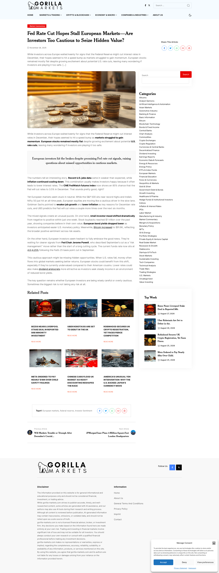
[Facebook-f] (172, 467)
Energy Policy (145, 167)
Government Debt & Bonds (151, 190)
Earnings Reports (147, 157)
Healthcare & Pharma (148, 196)
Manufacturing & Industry (150, 216)
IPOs (141, 209)
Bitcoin (142, 120)
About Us (158, 15)
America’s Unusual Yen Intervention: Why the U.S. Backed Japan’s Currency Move (117, 381)
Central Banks (145, 130)
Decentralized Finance (149, 150)
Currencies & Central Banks (151, 147)
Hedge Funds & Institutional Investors (156, 199)
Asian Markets (145, 107)
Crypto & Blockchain (77, 15)
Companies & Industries (134, 15)
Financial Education (148, 176)
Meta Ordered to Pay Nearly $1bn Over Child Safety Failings (44, 379)
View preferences (205, 562)
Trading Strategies (147, 272)
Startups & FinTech (147, 252)
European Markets (147, 173)
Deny (184, 562)
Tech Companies (146, 262)
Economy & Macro (105, 15)
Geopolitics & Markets (149, 183)
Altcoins (143, 97)
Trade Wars (144, 269)
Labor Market (145, 213)
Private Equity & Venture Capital (153, 239)
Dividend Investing (147, 153)
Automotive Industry (148, 111)
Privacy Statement (180, 568)
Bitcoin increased (103, 227)
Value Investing (146, 282)
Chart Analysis (145, 134)
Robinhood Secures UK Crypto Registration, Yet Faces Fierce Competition (117, 331)
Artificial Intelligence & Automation (154, 104)
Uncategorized (145, 279)
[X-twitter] (179, 467)
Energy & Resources (148, 163)
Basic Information (147, 117)
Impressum (192, 568)
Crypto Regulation (147, 143)
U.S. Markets (145, 275)
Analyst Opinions (146, 101)
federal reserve (67, 410)
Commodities (145, 137)
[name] (45, 5)
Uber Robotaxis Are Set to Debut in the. (170, 322)
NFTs (141, 229)
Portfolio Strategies (148, 236)
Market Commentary (148, 219)
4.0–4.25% (33, 250)
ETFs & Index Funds (148, 170)
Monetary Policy (146, 226)
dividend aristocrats (49, 269)
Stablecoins (144, 249)
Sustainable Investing (149, 259)
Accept (163, 562)
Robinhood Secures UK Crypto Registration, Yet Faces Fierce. (172, 337)
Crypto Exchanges (147, 140)
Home (30, 15)
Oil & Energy (144, 232)
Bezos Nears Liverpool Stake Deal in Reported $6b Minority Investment (44, 331)
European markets (51, 410)
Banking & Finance (147, 114)
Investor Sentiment (83, 410)
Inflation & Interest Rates (150, 206)
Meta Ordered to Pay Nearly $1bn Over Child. (171, 354)
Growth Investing (147, 193)
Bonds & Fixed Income (149, 127)
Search (145, 75)
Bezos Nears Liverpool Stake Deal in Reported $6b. (171, 307)
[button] (214, 543)
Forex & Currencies (148, 180)
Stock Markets (145, 255)
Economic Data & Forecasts (151, 160)
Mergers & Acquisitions (149, 223)
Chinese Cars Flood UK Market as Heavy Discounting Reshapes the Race (80, 381)
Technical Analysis (147, 265)
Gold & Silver (145, 186)
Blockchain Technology (149, 124)
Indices (142, 203)
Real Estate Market (147, 242)
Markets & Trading (50, 15)
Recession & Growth (148, 246)
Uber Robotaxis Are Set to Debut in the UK (81, 328)
